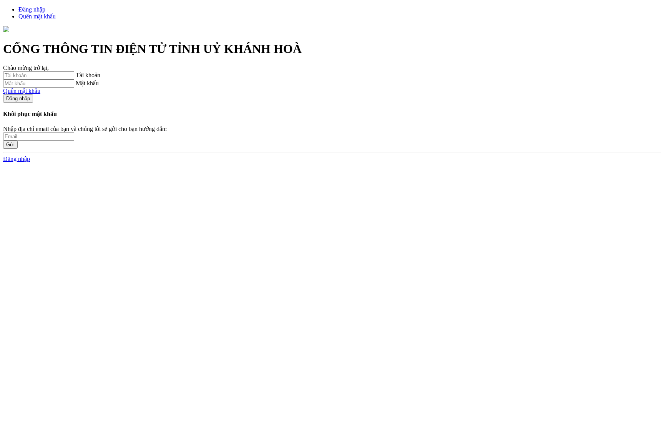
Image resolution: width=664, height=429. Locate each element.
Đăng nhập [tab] (31, 9)
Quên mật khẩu (21, 91)
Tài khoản (88, 75)
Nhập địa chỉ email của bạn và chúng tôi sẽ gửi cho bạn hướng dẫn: (85, 129)
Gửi (10, 144)
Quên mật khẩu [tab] (37, 16)
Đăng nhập (18, 98)
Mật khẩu (87, 83)
